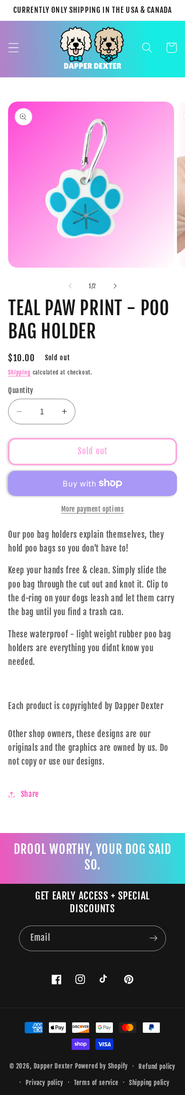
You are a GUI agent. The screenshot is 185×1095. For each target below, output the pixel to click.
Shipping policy (149, 1082)
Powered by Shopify (102, 1066)
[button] (13, 48)
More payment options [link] (92, 509)
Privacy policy (44, 1082)
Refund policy (157, 1066)
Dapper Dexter (53, 1066)
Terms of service (96, 1082)
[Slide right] (114, 286)
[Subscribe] (153, 938)
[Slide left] (70, 286)
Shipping (19, 372)
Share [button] (30, 794)
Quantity (21, 390)
